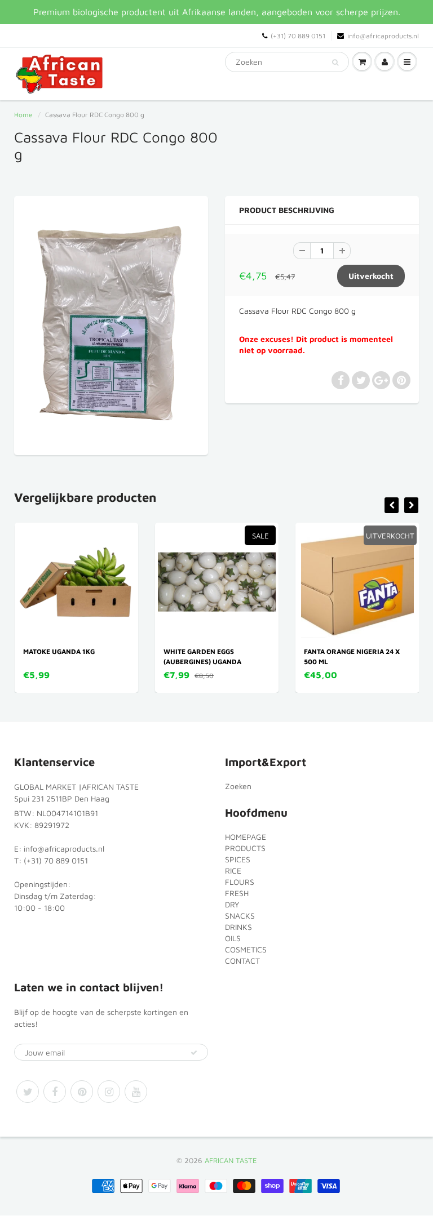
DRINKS (238, 927)
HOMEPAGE (245, 836)
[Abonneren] (194, 1053)
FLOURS (239, 882)
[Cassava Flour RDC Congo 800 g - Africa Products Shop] (111, 324)
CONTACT (242, 960)
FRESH (237, 893)
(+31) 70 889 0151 (298, 36)
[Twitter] (27, 1091)
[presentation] (392, 505)
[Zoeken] (335, 63)
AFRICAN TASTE (231, 1160)
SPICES (237, 859)
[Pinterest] (81, 1091)
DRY (232, 904)
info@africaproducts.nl (383, 36)
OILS (233, 938)
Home (23, 114)
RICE (233, 870)
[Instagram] (109, 1091)
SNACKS (240, 915)
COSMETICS (246, 949)
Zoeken (238, 786)
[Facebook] (54, 1091)
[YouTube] (136, 1091)
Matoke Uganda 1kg (59, 651)
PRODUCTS (245, 848)
